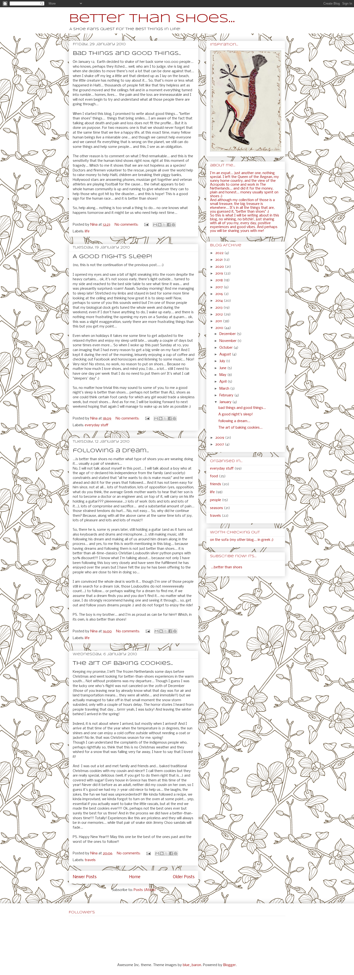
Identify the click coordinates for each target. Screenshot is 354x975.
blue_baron (192, 965)
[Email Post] (146, 225)
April (223, 382)
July (222, 361)
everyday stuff (96, 425)
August (225, 354)
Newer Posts (85, 877)
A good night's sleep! (112, 256)
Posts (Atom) (145, 890)
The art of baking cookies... (123, 663)
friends (215, 484)
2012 (219, 314)
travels (90, 860)
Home (134, 877)
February (226, 395)
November (228, 341)
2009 (220, 438)
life (87, 231)
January (225, 402)
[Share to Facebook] (168, 224)
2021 (219, 260)
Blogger (229, 965)
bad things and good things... (127, 53)
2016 (219, 294)
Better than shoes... (152, 19)
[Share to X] (164, 224)
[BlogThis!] (159, 224)
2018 (219, 280)
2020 (220, 267)
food (214, 476)
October (226, 348)
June (223, 368)
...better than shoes (226, 567)
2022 (219, 253)
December (228, 334)
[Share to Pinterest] (173, 224)
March (224, 389)
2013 (219, 308)
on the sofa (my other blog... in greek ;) (242, 540)
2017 (219, 287)
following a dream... (111, 450)
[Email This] (155, 224)
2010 (219, 328)
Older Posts (184, 877)
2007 (220, 444)
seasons (216, 508)
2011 (219, 321)
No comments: (127, 225)
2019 (219, 273)
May (223, 375)
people (215, 500)
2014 (219, 301)
